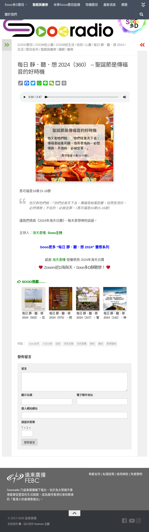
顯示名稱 (27, 394)
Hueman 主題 (41, 524)
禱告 (92, 343)
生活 (20, 49)
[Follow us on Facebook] (124, 520)
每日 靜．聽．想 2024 (109, 44)
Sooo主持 (55, 233)
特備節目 (92, 4)
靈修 (70, 49)
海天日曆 (68, 343)
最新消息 (109, 4)
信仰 (80, 44)
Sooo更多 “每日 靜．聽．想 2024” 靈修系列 (74, 247)
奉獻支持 (94, 474)
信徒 (58, 343)
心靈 (88, 44)
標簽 (124, 4)
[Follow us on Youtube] (131, 520)
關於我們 (11, 14)
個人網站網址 (29, 408)
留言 (24, 368)
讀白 (100, 343)
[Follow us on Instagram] (138, 520)
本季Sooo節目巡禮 (67, 4)
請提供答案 (28, 422)
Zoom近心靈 (44, 44)
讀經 (62, 49)
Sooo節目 (25, 44)
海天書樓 (39, 233)
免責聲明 (136, 474)
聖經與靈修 (40, 4)
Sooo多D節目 (14, 4)
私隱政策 (108, 474)
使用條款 (122, 474)
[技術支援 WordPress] (20, 524)
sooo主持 (34, 343)
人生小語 (47, 343)
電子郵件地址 (86, 394)
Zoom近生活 (65, 44)
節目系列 (32, 49)
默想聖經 (111, 343)
